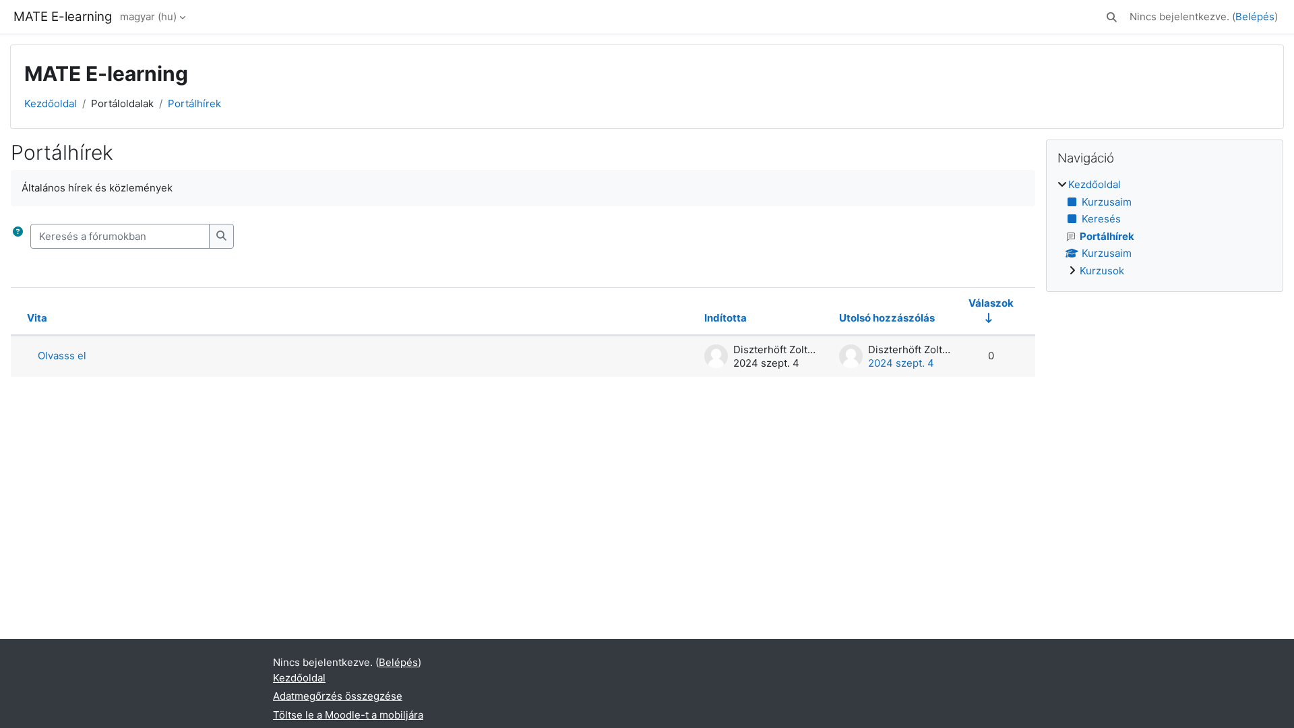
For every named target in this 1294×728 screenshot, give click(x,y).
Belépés (1254, 16)
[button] (1111, 17)
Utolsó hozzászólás (887, 317)
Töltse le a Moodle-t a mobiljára (348, 714)
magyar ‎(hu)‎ (148, 16)
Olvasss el (62, 355)
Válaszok (991, 303)
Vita (37, 317)
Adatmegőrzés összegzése (337, 696)
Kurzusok (1102, 270)
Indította (725, 317)
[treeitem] (1164, 227)
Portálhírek (194, 103)
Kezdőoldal (50, 103)
